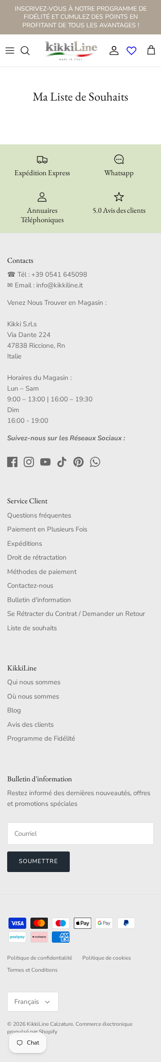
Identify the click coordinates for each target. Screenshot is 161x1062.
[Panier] (151, 50)
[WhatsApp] (95, 462)
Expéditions (24, 543)
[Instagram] (29, 462)
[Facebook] (12, 462)
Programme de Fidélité (41, 738)
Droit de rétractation (37, 557)
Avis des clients (30, 724)
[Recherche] (29, 50)
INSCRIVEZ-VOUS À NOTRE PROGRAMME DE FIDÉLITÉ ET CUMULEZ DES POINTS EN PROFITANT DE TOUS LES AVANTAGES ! (81, 16)
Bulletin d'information (39, 599)
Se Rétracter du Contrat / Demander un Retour (76, 613)
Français (26, 1001)
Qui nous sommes (33, 682)
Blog (14, 710)
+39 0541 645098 (59, 274)
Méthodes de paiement (41, 571)
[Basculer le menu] (10, 50)
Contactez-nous (30, 585)
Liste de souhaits (32, 628)
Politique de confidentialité (39, 957)
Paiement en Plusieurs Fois (47, 529)
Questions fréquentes (39, 515)
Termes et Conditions (32, 970)
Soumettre (38, 861)
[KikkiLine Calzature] (70, 50)
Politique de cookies (106, 957)
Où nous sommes (33, 696)
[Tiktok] (62, 462)
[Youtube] (45, 462)
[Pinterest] (78, 462)
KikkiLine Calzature (50, 1024)
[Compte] (112, 50)
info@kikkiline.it (59, 285)
